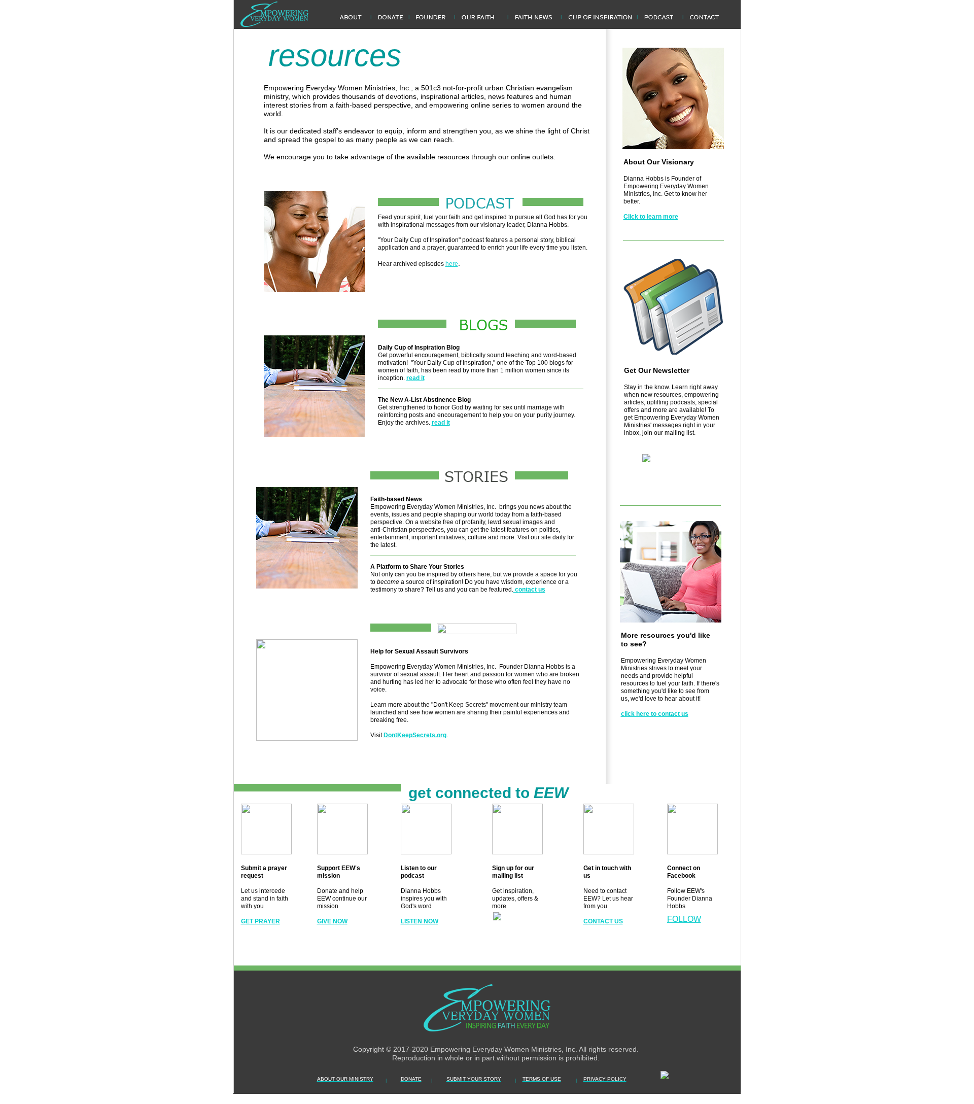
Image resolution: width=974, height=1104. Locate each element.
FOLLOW (684, 919)
